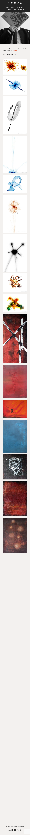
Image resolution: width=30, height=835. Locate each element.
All (4, 54)
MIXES (13, 7)
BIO (15, 10)
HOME (8, 7)
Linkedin (15, 50)
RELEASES (20, 7)
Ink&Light (10, 54)
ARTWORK (9, 10)
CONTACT (21, 10)
